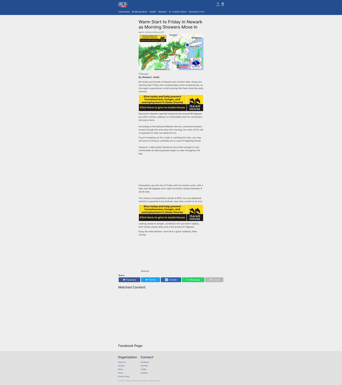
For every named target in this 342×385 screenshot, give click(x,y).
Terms (120, 373)
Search (218, 5)
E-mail (215, 280)
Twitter (152, 280)
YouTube (144, 366)
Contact (121, 366)
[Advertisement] (171, 169)
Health (152, 11)
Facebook (131, 280)
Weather (162, 11)
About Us (122, 362)
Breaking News (139, 11)
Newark (145, 74)
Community (124, 11)
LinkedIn (172, 280)
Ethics (120, 369)
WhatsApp (194, 280)
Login (222, 5)
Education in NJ (196, 11)
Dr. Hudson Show (177, 11)
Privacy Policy (124, 376)
